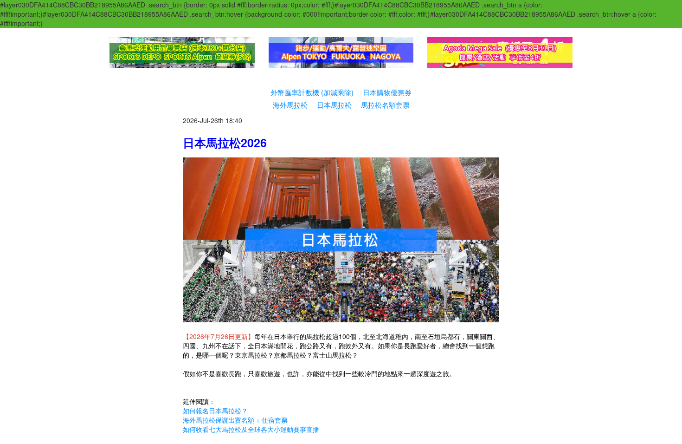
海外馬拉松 (290, 105)
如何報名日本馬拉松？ (215, 410)
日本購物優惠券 (387, 92)
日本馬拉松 (334, 105)
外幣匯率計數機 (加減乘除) (312, 92)
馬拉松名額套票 (385, 105)
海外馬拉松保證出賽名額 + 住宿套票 (235, 419)
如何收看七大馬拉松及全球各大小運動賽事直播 (251, 429)
